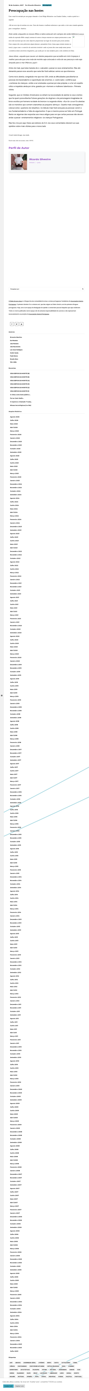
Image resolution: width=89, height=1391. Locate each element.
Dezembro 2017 (15, 749)
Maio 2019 (13, 689)
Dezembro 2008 (16, 1132)
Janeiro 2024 (15, 523)
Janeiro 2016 (14, 831)
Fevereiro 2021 (15, 618)
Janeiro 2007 (15, 1213)
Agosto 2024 (14, 498)
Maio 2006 (14, 1241)
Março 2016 (14, 824)
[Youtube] (21, 324)
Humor (72, 1369)
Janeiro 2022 (15, 579)
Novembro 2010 (15, 1050)
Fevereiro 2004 (15, 1337)
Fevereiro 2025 (15, 477)
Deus (63, 1366)
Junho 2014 (14, 898)
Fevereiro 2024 (15, 519)
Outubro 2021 (15, 590)
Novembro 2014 (15, 880)
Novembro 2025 (16, 445)
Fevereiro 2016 (15, 827)
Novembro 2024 (16, 487)
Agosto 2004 (15, 1316)
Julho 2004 (14, 1319)
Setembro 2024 (15, 494)
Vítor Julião (13, 362)
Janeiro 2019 (14, 703)
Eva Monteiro (14, 340)
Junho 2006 (14, 1238)
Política (69, 1376)
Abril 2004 (14, 1330)
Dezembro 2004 (16, 1302)
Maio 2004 (14, 1326)
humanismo (63, 1369)
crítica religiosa (53, 1366)
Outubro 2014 (15, 884)
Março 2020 (14, 654)
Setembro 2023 (15, 530)
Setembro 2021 (15, 594)
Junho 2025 (14, 463)
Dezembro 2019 (15, 664)
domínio (71, 1366)
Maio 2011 (13, 1029)
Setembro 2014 (15, 887)
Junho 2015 (14, 855)
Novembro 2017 (15, 753)
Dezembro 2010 (16, 1047)
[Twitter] (17, 324)
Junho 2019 (14, 686)
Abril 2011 (13, 1032)
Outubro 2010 (15, 1054)
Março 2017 (14, 781)
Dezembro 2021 (15, 583)
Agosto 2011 (14, 1018)
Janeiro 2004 (15, 1340)
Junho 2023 (14, 541)
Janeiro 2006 (15, 1256)
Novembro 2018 (15, 710)
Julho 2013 (14, 937)
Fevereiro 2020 (15, 657)
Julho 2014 (14, 894)
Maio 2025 (13, 466)
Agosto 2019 (14, 679)
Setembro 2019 (15, 675)
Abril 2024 (14, 512)
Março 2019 (14, 696)
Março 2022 (14, 572)
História (53, 1369)
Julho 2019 (14, 682)
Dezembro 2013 (15, 919)
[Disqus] (47, 204)
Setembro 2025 (15, 452)
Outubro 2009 (15, 1096)
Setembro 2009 (15, 1100)
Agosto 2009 (14, 1103)
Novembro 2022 (16, 555)
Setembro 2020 (15, 633)
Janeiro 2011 (14, 1043)
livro (62, 1373)
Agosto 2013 (14, 933)
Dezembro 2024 (16, 484)
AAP (11, 1362)
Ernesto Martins (16, 337)
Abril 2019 (13, 693)
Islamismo (20, 1373)
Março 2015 (14, 866)
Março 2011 (14, 1036)
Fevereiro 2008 (15, 1167)
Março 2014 (14, 909)
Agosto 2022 (14, 562)
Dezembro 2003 (16, 1344)
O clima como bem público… (20, 394)
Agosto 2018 (14, 721)
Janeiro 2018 (14, 746)
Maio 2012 (13, 986)
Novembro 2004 (16, 1305)
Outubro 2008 (15, 1139)
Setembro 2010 (15, 1057)
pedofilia (52, 1376)
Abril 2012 (13, 990)
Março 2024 (14, 516)
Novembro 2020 (16, 625)
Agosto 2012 (14, 976)
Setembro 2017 (15, 760)
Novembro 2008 (16, 1135)
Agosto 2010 (14, 1061)
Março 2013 (14, 951)
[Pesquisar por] (83, 289)
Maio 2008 (14, 1156)
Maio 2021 (13, 608)
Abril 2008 (14, 1160)
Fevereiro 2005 (15, 1294)
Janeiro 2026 (15, 438)
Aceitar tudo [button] (8, 1386)
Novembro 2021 (15, 587)
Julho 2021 (14, 601)
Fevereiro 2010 (15, 1082)
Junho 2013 (14, 940)
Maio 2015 (13, 859)
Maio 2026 (14, 424)
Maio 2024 (14, 509)
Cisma (75, 1362)
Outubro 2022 (15, 558)
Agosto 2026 (14, 417)
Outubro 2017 (15, 756)
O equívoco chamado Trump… (21, 402)
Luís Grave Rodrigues (16, 350)
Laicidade (43, 1373)
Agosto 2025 (14, 456)
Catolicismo (66, 1362)
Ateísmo (41, 1362)
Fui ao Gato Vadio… (17, 398)
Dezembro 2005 (16, 1259)
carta (56, 1362)
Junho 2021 (14, 604)
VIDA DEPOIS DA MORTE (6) (20, 373)
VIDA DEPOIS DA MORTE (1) (19, 391)
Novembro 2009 (16, 1093)
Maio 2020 (14, 647)
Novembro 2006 (16, 1220)
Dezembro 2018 (16, 707)
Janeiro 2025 (15, 480)
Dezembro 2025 (16, 441)
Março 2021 (14, 615)
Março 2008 (14, 1163)
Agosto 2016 (14, 806)
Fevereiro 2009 (15, 1124)
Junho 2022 (14, 569)
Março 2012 (14, 994)
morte (76, 1373)
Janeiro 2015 (14, 873)
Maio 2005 (14, 1284)
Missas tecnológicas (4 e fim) (20, 405)
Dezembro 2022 (16, 551)
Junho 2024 (14, 505)
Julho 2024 (14, 502)
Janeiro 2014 (14, 916)
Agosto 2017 (14, 763)
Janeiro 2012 (14, 1001)
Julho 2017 (14, 767)
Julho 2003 (14, 1351)
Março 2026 (14, 431)
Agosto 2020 (14, 636)
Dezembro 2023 (16, 526)
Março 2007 (14, 1206)
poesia (60, 1376)
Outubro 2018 (15, 714)
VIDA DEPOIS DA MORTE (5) (19, 377)
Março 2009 (14, 1121)
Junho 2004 (14, 1323)
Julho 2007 (14, 1192)
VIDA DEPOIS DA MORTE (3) (20, 384)
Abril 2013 (13, 948)
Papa (37, 1376)
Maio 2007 (14, 1199)
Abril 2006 (14, 1245)
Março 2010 (14, 1078)
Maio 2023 (14, 544)
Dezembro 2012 (15, 962)
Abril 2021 (13, 611)
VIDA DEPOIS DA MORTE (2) (20, 387)
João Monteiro (14, 343)
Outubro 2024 (15, 491)
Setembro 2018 (15, 717)
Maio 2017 (13, 774)
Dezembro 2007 (16, 1174)
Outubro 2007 (15, 1181)
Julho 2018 (14, 725)
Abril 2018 (13, 735)
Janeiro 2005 (15, 1298)
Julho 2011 (13, 1022)
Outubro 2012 (15, 969)
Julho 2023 (14, 537)
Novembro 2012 (15, 965)
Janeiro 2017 (14, 788)
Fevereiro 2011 (15, 1040)
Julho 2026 (14, 420)
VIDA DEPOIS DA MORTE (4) (20, 380)
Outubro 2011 (15, 1011)
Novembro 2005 (16, 1263)
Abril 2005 (13, 1287)
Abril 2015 (13, 863)
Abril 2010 (13, 1075)
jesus (35, 1373)
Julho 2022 (14, 565)
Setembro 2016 (15, 802)
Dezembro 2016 (15, 792)
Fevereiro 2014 (15, 912)
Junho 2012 (14, 983)
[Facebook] (12, 324)
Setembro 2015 (15, 845)
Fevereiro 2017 (15, 785)
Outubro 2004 (15, 1309)
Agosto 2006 (14, 1231)
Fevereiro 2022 (15, 576)
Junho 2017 (14, 771)
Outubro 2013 (15, 926)
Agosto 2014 (14, 891)
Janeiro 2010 (14, 1086)
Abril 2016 (13, 820)
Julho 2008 (14, 1149)
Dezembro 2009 (16, 1089)
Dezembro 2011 (15, 1004)
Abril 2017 (13, 778)
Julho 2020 (14, 640)
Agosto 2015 (14, 848)
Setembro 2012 (15, 972)
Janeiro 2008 (15, 1170)
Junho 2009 (14, 1110)
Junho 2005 (14, 1280)
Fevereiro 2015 (15, 870)
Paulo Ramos (14, 356)
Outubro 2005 (15, 1266)
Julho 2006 (14, 1234)
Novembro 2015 (15, 838)
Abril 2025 (13, 470)
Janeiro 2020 (15, 661)
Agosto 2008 (15, 1146)
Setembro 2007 (15, 1185)
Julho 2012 (14, 979)
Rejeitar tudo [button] (20, 1386)
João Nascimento (15, 346)
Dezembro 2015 (15, 834)
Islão (28, 1373)
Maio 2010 (13, 1071)
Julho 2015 (14, 852)
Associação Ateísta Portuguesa (39, 314)
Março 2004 (14, 1333)
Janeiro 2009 (15, 1128)
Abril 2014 (13, 905)
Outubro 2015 (15, 841)
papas (44, 1376)
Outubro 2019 (15, 671)
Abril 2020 (14, 650)
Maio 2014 (13, 902)
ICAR (78, 1369)
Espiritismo (14, 1369)
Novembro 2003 (16, 1347)
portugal (78, 1376)
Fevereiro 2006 (15, 1252)
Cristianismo (22, 1366)
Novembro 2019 (15, 668)
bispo (49, 1362)
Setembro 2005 (15, 1270)
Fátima (44, 1369)
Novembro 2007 (16, 1178)
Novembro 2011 (15, 1008)
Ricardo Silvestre (40, 159)
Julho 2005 (14, 1277)
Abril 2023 (13, 548)
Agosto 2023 (14, 533)
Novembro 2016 (15, 795)
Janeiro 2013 (14, 958)
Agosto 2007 (14, 1188)
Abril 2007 (14, 1202)
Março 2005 (14, 1291)
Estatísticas (25, 1369)
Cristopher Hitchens (37, 1366)
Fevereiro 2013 (15, 955)
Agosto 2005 (14, 1273)
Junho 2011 (14, 1025)
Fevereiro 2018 (15, 742)
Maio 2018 (13, 732)
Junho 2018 (14, 728)
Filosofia (36, 1369)
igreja (12, 1373)
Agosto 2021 (14, 597)
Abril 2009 (14, 1117)
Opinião (29, 1376)
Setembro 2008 (16, 1142)
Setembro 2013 (15, 930)
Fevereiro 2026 (15, 434)
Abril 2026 (13, 427)
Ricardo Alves (14, 359)
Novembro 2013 (15, 923)
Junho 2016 (14, 813)
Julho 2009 (14, 1107)
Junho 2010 (14, 1068)
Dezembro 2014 (16, 877)
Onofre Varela (14, 353)
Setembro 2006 (15, 1227)
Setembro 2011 (15, 1015)
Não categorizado (47, 5)
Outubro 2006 (15, 1224)
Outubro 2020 (15, 629)
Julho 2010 (14, 1064)
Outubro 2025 (15, 448)
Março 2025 (14, 473)
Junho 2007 (14, 1195)
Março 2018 (14, 739)
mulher (12, 1376)
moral (69, 1373)
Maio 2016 (13, 817)
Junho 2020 (14, 643)
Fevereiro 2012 (15, 997)
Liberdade (53, 1373)
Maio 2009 (14, 1114)
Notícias (21, 1376)
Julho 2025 (14, 459)
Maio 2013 (13, 944)
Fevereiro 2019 (15, 700)
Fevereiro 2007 (15, 1209)
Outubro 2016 (15, 799)
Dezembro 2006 (16, 1217)
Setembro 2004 (16, 1312)
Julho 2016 (14, 809)
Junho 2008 (14, 1153)
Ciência (12, 1366)
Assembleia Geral (30, 1362)
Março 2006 (14, 1248)
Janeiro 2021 (14, 622)
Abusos (18, 1362)
